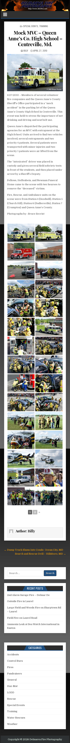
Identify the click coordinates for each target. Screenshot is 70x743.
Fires (10, 667)
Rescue (11, 698)
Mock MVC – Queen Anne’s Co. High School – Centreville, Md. (35, 38)
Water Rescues (16, 717)
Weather (12, 724)
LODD (10, 692)
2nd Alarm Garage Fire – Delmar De (28, 595)
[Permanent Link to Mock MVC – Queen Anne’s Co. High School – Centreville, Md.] (35, 72)
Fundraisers (14, 673)
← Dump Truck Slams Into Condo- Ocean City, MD (33, 549)
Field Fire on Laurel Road (22, 617)
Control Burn (15, 660)
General (12, 679)
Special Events (30, 26)
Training (43, 26)
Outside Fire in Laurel (20, 601)
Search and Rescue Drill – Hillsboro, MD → (40, 553)
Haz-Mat (12, 686)
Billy (26, 50)
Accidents (13, 654)
